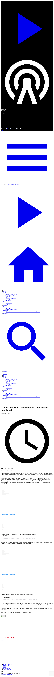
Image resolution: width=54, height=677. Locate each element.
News (4, 291)
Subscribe (5, 313)
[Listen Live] (27, 28)
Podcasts (8, 304)
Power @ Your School (11, 309)
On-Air (5, 292)
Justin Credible (10, 295)
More (2, 640)
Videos (5, 305)
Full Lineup (9, 300)
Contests (5, 310)
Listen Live (9, 303)
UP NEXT (8, 308)
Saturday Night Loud (11, 298)
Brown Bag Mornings (11, 294)
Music (4, 301)
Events (5, 306)
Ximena (8, 299)
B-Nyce (8, 296)
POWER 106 (13, 538)
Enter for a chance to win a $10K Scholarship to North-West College (23, 312)
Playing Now (4, 130)
